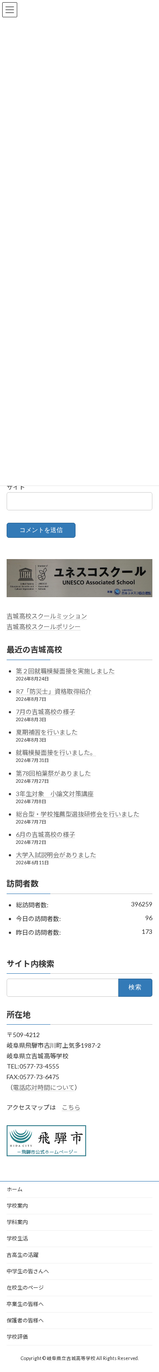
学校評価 (17, 1336)
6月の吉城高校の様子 (45, 834)
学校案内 (17, 1205)
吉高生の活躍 (22, 1255)
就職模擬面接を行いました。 (56, 753)
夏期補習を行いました (47, 732)
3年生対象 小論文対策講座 (55, 793)
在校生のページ (25, 1287)
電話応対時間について (44, 1087)
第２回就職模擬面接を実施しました (65, 671)
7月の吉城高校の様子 (45, 711)
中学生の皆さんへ (28, 1271)
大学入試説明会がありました (56, 855)
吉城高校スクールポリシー (44, 626)
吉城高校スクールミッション (47, 616)
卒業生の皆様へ (25, 1304)
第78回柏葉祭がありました (53, 773)
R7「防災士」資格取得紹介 (53, 691)
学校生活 (17, 1238)
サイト (16, 486)
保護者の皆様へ (25, 1320)
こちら (71, 1107)
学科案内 (17, 1222)
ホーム (15, 1189)
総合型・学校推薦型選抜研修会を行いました (78, 814)
